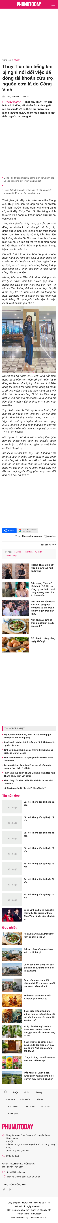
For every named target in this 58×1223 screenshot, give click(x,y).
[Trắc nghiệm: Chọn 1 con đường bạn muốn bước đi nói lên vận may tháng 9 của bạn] (12, 1077)
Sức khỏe (25, 1100)
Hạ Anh (52, 544)
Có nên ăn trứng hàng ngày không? (43, 640)
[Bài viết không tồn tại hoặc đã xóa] (12, 806)
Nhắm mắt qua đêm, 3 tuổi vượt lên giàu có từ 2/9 (37, 997)
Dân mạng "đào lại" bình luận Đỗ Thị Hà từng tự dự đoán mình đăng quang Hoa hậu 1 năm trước (43, 589)
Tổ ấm (26, 1093)
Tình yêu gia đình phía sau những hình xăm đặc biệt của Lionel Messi (28, 751)
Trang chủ (6, 60)
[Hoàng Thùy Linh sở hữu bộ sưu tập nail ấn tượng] (15, 571)
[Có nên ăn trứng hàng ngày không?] (15, 644)
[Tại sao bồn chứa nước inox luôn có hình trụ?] (12, 954)
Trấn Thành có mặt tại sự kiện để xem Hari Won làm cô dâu (28, 759)
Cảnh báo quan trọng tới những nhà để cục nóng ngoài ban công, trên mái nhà (39, 983)
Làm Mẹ (38, 1093)
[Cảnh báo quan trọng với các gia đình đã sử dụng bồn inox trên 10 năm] (12, 969)
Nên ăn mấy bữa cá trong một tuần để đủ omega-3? (42, 623)
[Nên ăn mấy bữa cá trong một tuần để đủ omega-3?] (15, 626)
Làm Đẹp (10, 1100)
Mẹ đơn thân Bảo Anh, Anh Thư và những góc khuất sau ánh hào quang (27, 736)
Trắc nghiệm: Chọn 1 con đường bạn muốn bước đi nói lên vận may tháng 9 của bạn (39, 1076)
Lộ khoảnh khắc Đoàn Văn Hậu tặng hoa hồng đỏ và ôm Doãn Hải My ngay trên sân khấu (43, 607)
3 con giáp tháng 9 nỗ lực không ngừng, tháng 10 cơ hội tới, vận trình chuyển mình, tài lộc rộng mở (39, 1015)
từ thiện (38, 552)
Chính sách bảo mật (38, 1217)
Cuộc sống (29, 1107)
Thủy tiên (28, 552)
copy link (51, 536)
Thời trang (12, 1107)
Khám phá (46, 1107)
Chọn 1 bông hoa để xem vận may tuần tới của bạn (39, 1059)
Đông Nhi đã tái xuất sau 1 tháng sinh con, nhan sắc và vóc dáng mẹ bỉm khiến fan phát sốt (29, 179)
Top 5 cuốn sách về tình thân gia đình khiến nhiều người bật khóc (29, 743)
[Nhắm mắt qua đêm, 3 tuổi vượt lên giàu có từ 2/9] (12, 1000)
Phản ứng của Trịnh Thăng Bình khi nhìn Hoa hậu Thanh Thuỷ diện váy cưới (29, 774)
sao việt (17, 552)
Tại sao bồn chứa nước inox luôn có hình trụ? (38, 950)
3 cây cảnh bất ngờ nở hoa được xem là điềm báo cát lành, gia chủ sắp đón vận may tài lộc (39, 1031)
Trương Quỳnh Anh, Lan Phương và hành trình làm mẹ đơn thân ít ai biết (28, 766)
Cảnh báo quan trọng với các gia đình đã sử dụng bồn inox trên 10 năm (39, 967)
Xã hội (14, 1093)
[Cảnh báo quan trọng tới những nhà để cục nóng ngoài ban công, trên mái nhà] (12, 985)
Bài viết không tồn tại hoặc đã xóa (39, 803)
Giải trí (17, 60)
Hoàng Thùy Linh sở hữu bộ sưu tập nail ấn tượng (42, 568)
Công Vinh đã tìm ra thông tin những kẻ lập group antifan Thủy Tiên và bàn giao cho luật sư (39, 914)
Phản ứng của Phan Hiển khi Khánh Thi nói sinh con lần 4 (28, 782)
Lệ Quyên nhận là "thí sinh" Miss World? (25, 788)
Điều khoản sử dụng (19, 1217)
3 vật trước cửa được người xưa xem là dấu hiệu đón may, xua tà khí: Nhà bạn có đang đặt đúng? (39, 1046)
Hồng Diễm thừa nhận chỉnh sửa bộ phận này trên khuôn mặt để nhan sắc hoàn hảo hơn (28, 191)
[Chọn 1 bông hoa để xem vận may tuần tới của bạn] (12, 1062)
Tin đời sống (12, 1114)
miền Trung (11, 555)
